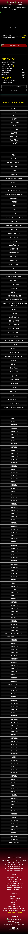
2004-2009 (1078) (14, 684)
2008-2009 (14, 472)
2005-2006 (14, 497)
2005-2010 (14, 811)
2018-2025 (14, 586)
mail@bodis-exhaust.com (5, 2)
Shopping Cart (14, 896)
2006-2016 (14, 823)
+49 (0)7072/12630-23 (14, 866)
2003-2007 (14, 545)
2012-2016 (14, 675)
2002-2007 (14, 773)
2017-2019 (14, 523)
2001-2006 (14, 751)
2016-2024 (14, 671)
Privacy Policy (14, 900)
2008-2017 (14, 520)
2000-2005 (14, 700)
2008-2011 (14, 656)
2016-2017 (14, 804)
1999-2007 (14, 770)
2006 (14, 757)
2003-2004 (14, 501)
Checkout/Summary (14, 898)
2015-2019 (14, 456)
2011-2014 (14, 795)
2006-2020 (14, 814)
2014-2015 (14, 513)
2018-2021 (14, 643)
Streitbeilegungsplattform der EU (14, 908)
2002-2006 (14, 678)
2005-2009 (14, 479)
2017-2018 (14, 434)
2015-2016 (14, 418)
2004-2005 (14, 627)
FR (17, 928)
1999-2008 (14, 716)
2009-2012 (14, 554)
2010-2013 (14, 599)
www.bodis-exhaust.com (14, 889)
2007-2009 (14, 602)
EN (14, 928)
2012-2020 (14, 652)
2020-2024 (14, 577)
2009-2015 (14, 713)
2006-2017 (14, 662)
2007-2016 (14, 763)
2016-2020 (14, 510)
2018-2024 (14, 516)
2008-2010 (14, 621)
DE (10, 928)
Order (14, 90)
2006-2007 (14, 624)
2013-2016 (14, 466)
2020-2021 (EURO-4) (14, 637)
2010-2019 (14, 681)
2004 (14, 687)
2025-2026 (14, 573)
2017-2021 (14, 719)
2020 (14, 589)
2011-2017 (14, 694)
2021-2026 (14, 608)
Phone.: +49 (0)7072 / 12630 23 (2, 2)
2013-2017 (14, 491)
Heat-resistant (14, 842)
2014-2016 (14, 450)
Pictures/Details (14, 86)
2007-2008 (14, 558)
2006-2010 (14, 697)
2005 (14, 817)
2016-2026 (14, 709)
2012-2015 (14, 542)
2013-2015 (14, 485)
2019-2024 (14, 431)
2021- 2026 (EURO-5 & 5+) (14, 633)
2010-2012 (14, 469)
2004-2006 (14, 567)
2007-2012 (14, 494)
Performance (14, 45)
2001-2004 (14, 820)
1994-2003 (14, 463)
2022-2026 (14, 640)
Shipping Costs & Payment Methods (14, 910)
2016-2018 (14, 615)
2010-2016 (14, 535)
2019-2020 (14, 611)
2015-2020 (14, 630)
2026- (14, 583)
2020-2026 (14, 453)
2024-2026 (14, 460)
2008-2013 (14, 529)
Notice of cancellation (14, 906)
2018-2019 (14, 801)
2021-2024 (14, 444)
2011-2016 (14, 428)
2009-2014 (14, 422)
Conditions (14, 904)
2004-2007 (14, 475)
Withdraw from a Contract (14, 912)
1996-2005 (14, 760)
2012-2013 (14, 507)
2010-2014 (14, 482)
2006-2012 (14, 788)
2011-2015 (14, 618)
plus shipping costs (6, 82)
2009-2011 (14, 744)
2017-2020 (14, 425)
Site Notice (14, 902)
